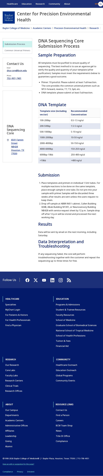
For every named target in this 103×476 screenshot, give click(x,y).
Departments (12, 415)
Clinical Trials (11, 385)
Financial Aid (62, 346)
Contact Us (61, 410)
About (67, 3)
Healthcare (12, 3)
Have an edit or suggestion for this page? (18, 464)
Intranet (30, 471)
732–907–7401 (14, 78)
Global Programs (64, 375)
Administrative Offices (16, 425)
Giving (8, 441)
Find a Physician (13, 325)
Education (27, 3)
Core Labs (10, 370)
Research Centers (14, 380)
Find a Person (62, 415)
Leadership (10, 436)
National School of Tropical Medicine (74, 330)
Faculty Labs (11, 375)
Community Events (65, 380)
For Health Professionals (17, 320)
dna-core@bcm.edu (17, 70)
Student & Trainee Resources (70, 309)
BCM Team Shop (64, 425)
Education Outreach (66, 370)
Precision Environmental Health (70, 28)
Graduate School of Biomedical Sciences (76, 325)
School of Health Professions (70, 335)
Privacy (20, 471)
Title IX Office (63, 436)
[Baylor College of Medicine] (9, 17)
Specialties (10, 304)
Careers (59, 420)
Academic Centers (42, 28)
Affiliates (9, 430)
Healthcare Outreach (66, 364)
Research (40, 3)
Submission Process (15, 44)
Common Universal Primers (17, 50)
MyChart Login (12, 309)
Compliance (62, 441)
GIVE (97, 4)
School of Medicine (65, 320)
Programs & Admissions (68, 304)
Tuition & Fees (63, 340)
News (59, 430)
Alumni (8, 446)
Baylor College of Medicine (16, 28)
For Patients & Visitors (16, 314)
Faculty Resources (65, 314)
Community (54, 3)
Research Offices (13, 390)
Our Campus (11, 410)
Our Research (12, 364)
